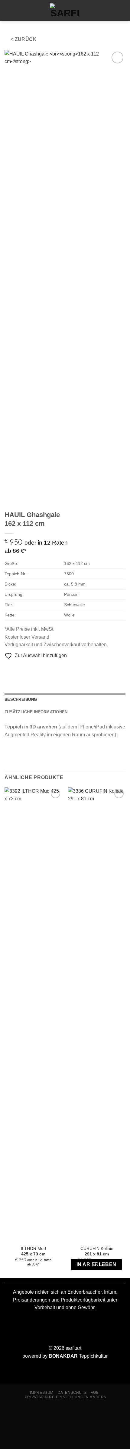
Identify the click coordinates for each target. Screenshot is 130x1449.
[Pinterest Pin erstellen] (37, 668)
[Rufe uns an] (120, 10)
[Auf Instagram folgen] (109, 10)
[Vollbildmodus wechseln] (24, 1413)
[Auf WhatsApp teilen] (8, 668)
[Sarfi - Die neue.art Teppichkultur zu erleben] (65, 10)
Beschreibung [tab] (21, 699)
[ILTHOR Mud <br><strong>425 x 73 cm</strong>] (33, 1014)
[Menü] (8, 10)
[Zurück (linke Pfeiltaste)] (6, 1438)
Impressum (42, 1392)
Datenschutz (72, 1392)
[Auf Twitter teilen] (23, 668)
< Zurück (24, 39)
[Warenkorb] (19, 10)
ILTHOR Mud (33, 1251)
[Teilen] (41, 1413)
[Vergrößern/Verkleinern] (6, 1413)
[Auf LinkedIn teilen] (45, 668)
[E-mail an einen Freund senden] (30, 668)
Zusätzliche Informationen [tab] (36, 712)
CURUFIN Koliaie (96, 1251)
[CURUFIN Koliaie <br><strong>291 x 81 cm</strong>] (96, 1014)
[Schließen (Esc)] (59, 1413)
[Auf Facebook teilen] (15, 668)
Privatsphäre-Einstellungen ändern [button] (66, 1397)
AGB (95, 1392)
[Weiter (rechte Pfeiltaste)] (24, 1438)
